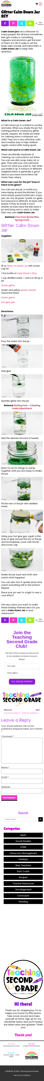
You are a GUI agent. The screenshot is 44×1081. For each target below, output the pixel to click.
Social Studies (23, 841)
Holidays (23, 859)
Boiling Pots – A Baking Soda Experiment (26, 407)
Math (23, 835)
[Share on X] (22, 23)
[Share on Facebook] (5, 23)
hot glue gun (8, 302)
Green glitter (8, 285)
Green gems (8, 297)
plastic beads (28, 290)
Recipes (23, 877)
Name (5, 767)
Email (5, 777)
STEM (23, 847)
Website (5, 787)
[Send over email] (30, 23)
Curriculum (23, 895)
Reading (23, 901)
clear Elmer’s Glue (27, 273)
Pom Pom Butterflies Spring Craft (27, 218)
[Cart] (36, 4)
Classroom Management (23, 853)
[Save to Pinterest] (13, 23)
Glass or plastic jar (17, 265)
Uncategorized (23, 889)
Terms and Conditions (22, 1075)
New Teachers (23, 865)
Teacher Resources (23, 883)
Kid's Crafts (23, 871)
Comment (7, 736)
